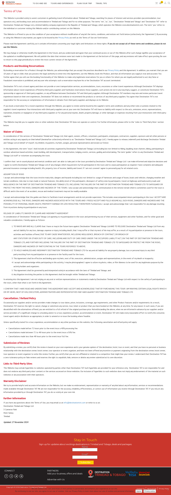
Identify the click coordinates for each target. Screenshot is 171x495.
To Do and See (40, 3)
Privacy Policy (63, 37)
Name (85, 447)
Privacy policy (149, 491)
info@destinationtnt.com (75, 402)
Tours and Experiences (62, 3)
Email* (85, 454)
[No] (168, 490)
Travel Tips (101, 3)
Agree (138, 491)
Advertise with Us (55, 479)
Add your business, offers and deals (64, 473)
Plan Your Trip (84, 3)
